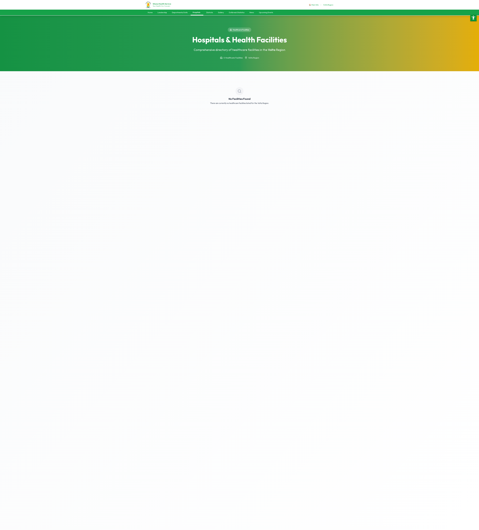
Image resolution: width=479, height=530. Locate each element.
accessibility (473, 17)
